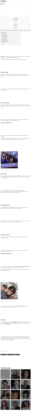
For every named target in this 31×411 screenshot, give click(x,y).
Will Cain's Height (4, 34)
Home (1, 2)
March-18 (16, 20)
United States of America (15, 25)
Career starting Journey (5, 36)
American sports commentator (11, 354)
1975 (14, 20)
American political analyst (3, 354)
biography (3, 2)
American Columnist (17, 354)
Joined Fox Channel (4, 40)
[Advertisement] (15, 50)
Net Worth (3, 42)
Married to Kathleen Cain (5, 41)
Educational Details (4, 35)
